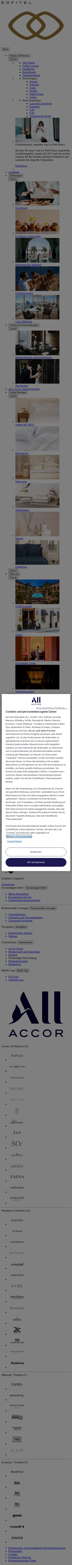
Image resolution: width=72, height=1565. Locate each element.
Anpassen (35, 851)
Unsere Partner (14, 841)
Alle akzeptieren (36, 862)
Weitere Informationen (19, 836)
